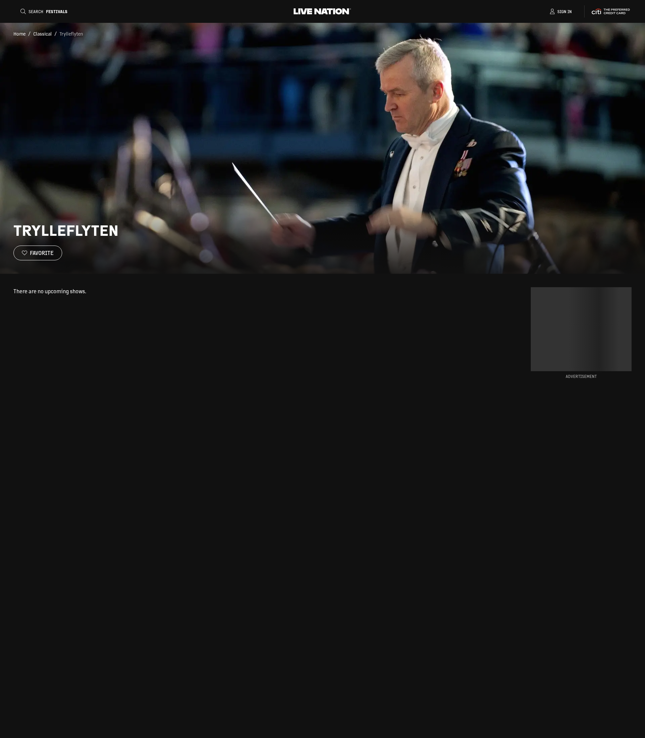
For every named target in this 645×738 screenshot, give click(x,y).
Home (19, 34)
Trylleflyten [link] (71, 34)
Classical (42, 34)
